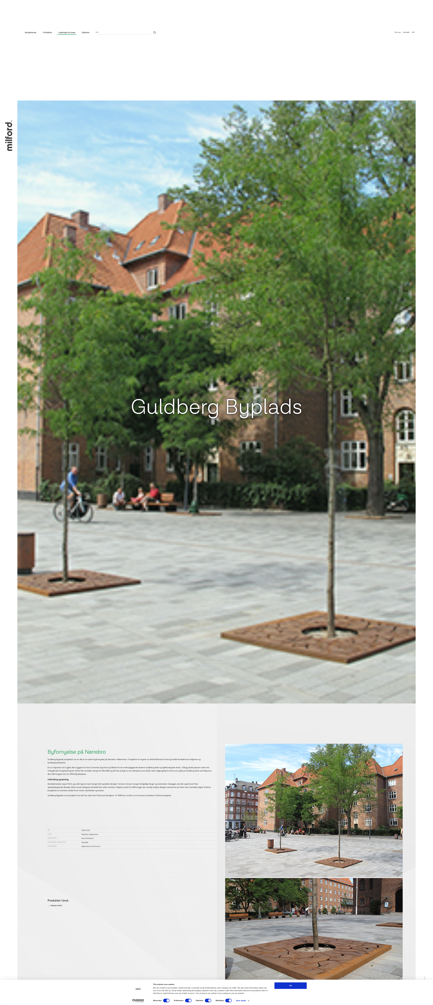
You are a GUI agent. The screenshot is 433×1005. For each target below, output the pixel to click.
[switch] (188, 1000)
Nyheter (85, 32)
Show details (241, 1001)
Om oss (398, 32)
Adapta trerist (56, 905)
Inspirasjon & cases (67, 32)
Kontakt (406, 32)
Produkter (47, 32)
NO (413, 32)
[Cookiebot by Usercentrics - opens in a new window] (138, 1000)
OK (290, 986)
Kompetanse (30, 32)
